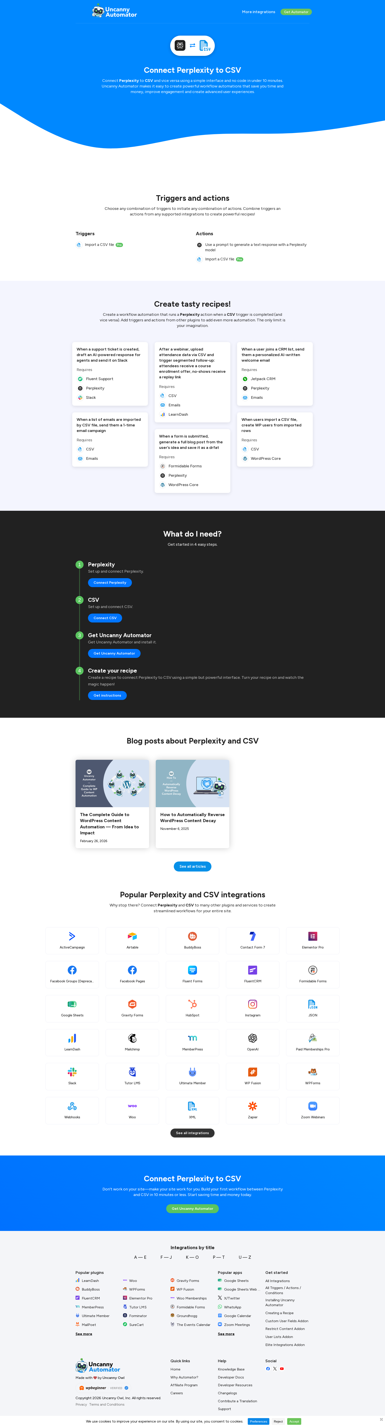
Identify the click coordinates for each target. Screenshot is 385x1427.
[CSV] (205, 46)
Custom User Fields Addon (286, 1321)
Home (175, 1369)
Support (224, 1409)
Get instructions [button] (107, 695)
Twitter (275, 1368)
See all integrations (192, 1133)
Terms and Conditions (107, 1404)
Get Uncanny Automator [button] (114, 653)
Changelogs (227, 1393)
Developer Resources (235, 1385)
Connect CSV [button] (105, 618)
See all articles (193, 866)
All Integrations (277, 1281)
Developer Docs (231, 1377)
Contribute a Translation (237, 1401)
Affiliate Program (184, 1385)
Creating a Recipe (279, 1313)
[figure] (79, 245)
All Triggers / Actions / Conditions (283, 1290)
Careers (176, 1393)
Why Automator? (184, 1377)
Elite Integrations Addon (285, 1345)
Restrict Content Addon (285, 1329)
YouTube (282, 1368)
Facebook (268, 1368)
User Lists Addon (279, 1337)
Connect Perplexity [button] (110, 582)
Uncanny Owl (113, 1378)
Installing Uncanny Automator (280, 1302)
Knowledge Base (231, 1369)
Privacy (81, 1404)
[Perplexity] (180, 46)
